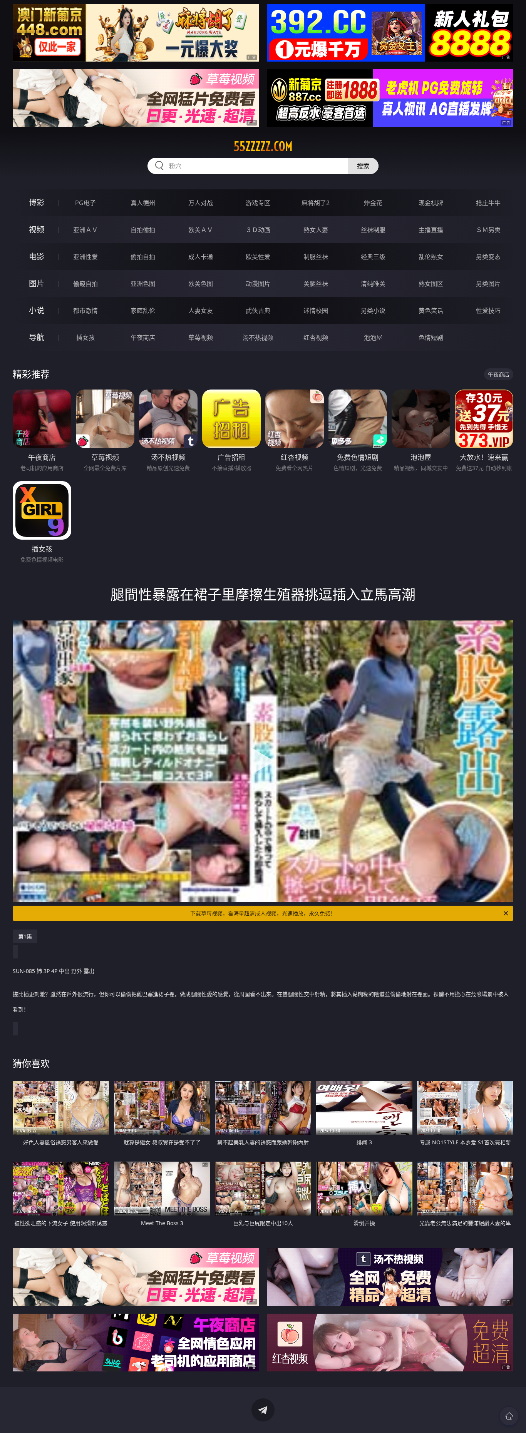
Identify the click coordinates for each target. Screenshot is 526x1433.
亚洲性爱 (85, 256)
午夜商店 (143, 337)
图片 (36, 283)
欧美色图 (200, 283)
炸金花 (373, 203)
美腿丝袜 (315, 283)
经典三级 (373, 256)
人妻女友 (200, 310)
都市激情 (85, 310)
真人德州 (143, 203)
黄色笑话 (431, 310)
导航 (36, 337)
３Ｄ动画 (258, 230)
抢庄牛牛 (488, 203)
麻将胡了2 (316, 203)
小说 (36, 310)
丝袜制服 (373, 230)
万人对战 (200, 203)
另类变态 (488, 256)
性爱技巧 (488, 310)
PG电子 (85, 203)
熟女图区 (431, 283)
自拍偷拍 (143, 230)
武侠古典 (258, 310)
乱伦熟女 (431, 256)
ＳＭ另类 (488, 230)
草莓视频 (200, 337)
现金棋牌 (431, 203)
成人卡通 (200, 256)
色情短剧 (431, 337)
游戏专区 (258, 203)
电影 (36, 256)
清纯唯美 (373, 283)
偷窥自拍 (85, 283)
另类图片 (488, 283)
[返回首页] (509, 1416)
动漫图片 (258, 283)
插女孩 (85, 337)
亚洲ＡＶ (85, 230)
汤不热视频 (258, 337)
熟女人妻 (315, 230)
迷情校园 (315, 310)
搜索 (363, 166)
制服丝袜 (315, 256)
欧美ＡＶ (200, 230)
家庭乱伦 (143, 310)
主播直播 (431, 230)
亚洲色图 (143, 283)
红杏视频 (315, 337)
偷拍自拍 (143, 256)
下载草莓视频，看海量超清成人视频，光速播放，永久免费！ (263, 913)
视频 (36, 229)
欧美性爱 (258, 256)
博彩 (36, 202)
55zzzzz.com (263, 146)
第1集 (25, 936)
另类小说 (373, 310)
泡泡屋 (373, 337)
